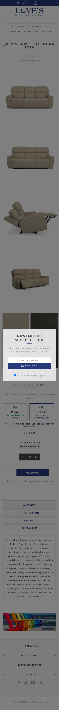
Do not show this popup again (31, 375)
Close (53, 332)
